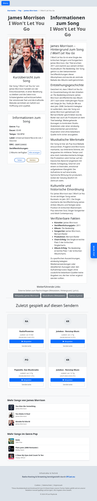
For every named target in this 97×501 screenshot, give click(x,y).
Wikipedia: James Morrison (27, 295)
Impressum (58, 485)
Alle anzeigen (34, 152)
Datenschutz (47, 485)
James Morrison (30, 10)
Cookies (38, 485)
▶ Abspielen (26, 341)
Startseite (11, 10)
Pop (19, 10)
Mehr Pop (94, 251)
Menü (5, 3)
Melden (33, 160)
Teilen (19, 160)
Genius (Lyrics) (75, 295)
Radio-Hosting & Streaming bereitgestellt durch (48, 477)
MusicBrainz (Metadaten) (54, 295)
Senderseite (26, 346)
